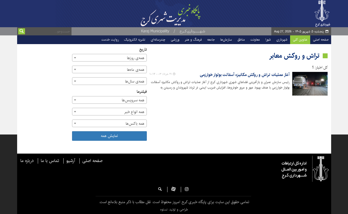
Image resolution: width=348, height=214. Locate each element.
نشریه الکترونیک (134, 39)
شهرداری (281, 39)
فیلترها (142, 92)
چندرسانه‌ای (158, 39)
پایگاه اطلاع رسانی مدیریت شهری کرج (184, 13)
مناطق (241, 39)
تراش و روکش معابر (294, 55)
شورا (268, 39)
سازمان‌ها (226, 39)
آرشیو (70, 161)
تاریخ (143, 50)
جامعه (211, 39)
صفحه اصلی (320, 39)
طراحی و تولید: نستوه (174, 209)
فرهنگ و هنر (193, 39)
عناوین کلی (300, 39)
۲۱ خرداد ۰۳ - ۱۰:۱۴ (161, 74)
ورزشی (175, 39)
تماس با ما (50, 161)
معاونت (255, 39)
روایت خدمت (110, 39)
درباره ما (26, 161)
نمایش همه (109, 136)
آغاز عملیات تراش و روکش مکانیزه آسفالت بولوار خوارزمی (245, 75)
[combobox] (109, 58)
